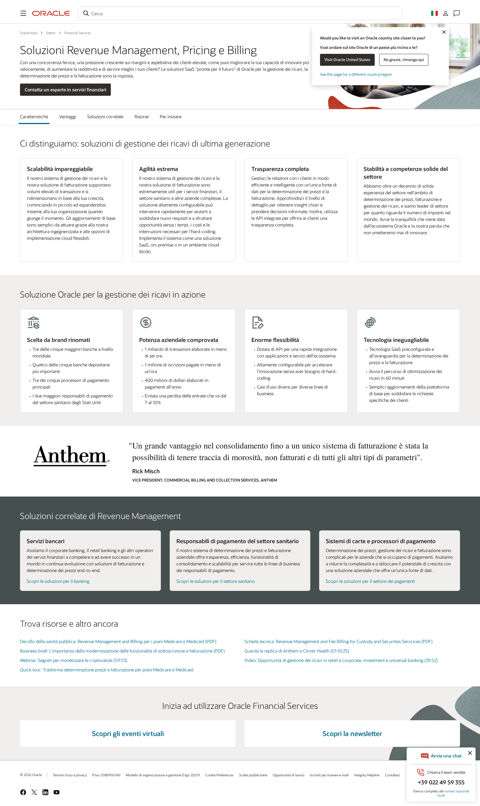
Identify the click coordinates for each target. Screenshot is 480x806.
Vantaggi (67, 116)
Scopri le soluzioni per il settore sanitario (215, 581)
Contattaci (392, 775)
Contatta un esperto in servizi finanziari (65, 89)
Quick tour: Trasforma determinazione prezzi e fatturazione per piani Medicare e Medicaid (106, 669)
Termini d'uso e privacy (70, 775)
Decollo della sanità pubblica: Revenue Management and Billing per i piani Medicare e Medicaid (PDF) (118, 641)
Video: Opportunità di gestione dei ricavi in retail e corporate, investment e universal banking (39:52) (341, 660)
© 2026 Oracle (31, 774)
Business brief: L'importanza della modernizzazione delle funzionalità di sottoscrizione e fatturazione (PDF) (122, 651)
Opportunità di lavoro (288, 775)
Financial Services (77, 33)
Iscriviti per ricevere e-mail (329, 775)
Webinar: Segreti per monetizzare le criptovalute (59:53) (73, 660)
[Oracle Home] (51, 13)
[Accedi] (445, 13)
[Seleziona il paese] (434, 13)
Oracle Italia (28, 33)
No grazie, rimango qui (404, 59)
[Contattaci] (456, 13)
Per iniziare (170, 116)
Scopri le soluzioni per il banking (58, 581)
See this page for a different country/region (356, 74)
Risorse (141, 116)
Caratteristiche (34, 116)
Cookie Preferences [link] (219, 775)
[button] (23, 13)
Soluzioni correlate (105, 116)
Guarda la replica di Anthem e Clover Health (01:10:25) (296, 651)
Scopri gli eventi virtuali (128, 733)
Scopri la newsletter (352, 733)
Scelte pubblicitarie (253, 775)
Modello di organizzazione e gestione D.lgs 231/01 (163, 775)
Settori (51, 33)
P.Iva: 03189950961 (106, 775)
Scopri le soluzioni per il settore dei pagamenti (370, 581)
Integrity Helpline (366, 775)
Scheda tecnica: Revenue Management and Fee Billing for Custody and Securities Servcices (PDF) (338, 641)
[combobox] (240, 13)
